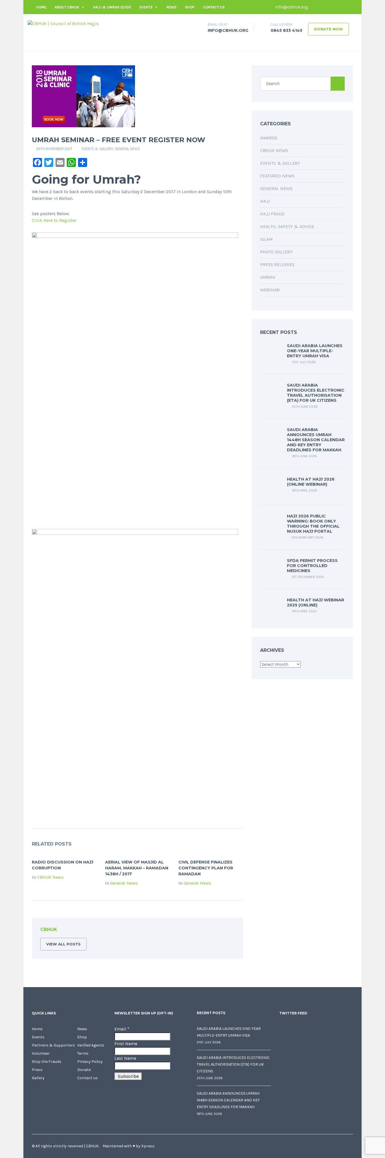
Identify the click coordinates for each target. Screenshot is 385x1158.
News (171, 7)
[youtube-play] (340, 7)
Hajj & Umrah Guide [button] (112, 7)
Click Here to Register (54, 220)
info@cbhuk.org (291, 7)
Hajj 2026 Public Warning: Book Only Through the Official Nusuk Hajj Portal (313, 524)
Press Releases (277, 264)
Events (146, 7)
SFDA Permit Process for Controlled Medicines (312, 565)
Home (41, 7)
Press (37, 1069)
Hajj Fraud (272, 214)
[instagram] (349, 7)
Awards (268, 137)
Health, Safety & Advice (287, 226)
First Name (125, 1043)
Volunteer (41, 1053)
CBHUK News (50, 877)
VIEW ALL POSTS (63, 944)
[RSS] (230, 930)
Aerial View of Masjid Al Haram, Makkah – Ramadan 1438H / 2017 (136, 868)
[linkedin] (332, 7)
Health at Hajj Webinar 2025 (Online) (315, 602)
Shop (189, 7)
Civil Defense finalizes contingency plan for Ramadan (205, 868)
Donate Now (328, 29)
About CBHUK (67, 7)
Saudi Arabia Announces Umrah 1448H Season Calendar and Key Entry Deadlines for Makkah (316, 439)
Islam (266, 239)
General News (127, 149)
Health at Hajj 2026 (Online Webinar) (311, 482)
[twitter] (323, 7)
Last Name (125, 1058)
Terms (82, 1053)
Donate (84, 1069)
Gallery (38, 1078)
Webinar (270, 290)
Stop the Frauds (46, 1061)
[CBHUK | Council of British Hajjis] (63, 23)
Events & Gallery (97, 149)
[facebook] (315, 7)
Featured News (277, 176)
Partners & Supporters (53, 1045)
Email (121, 1029)
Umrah (267, 277)
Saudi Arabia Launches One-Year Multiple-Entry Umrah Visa (314, 350)
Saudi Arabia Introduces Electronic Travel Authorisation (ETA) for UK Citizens (315, 393)
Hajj (265, 201)
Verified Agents (90, 1045)
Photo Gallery (276, 252)
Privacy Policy (90, 1061)
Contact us (214, 7)
